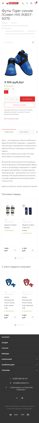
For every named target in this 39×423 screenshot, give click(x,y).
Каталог (6, 337)
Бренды (5, 354)
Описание (8, 132)
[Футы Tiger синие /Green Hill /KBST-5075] (19, 62)
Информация (8, 365)
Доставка (24, 132)
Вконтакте (16, 398)
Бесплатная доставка (11, 119)
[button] (15, 258)
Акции (5, 342)
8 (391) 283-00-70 (20, 379)
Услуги (5, 348)
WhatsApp (22, 398)
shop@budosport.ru (21, 383)
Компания (7, 359)
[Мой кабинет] (31, 3)
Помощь (6, 370)
